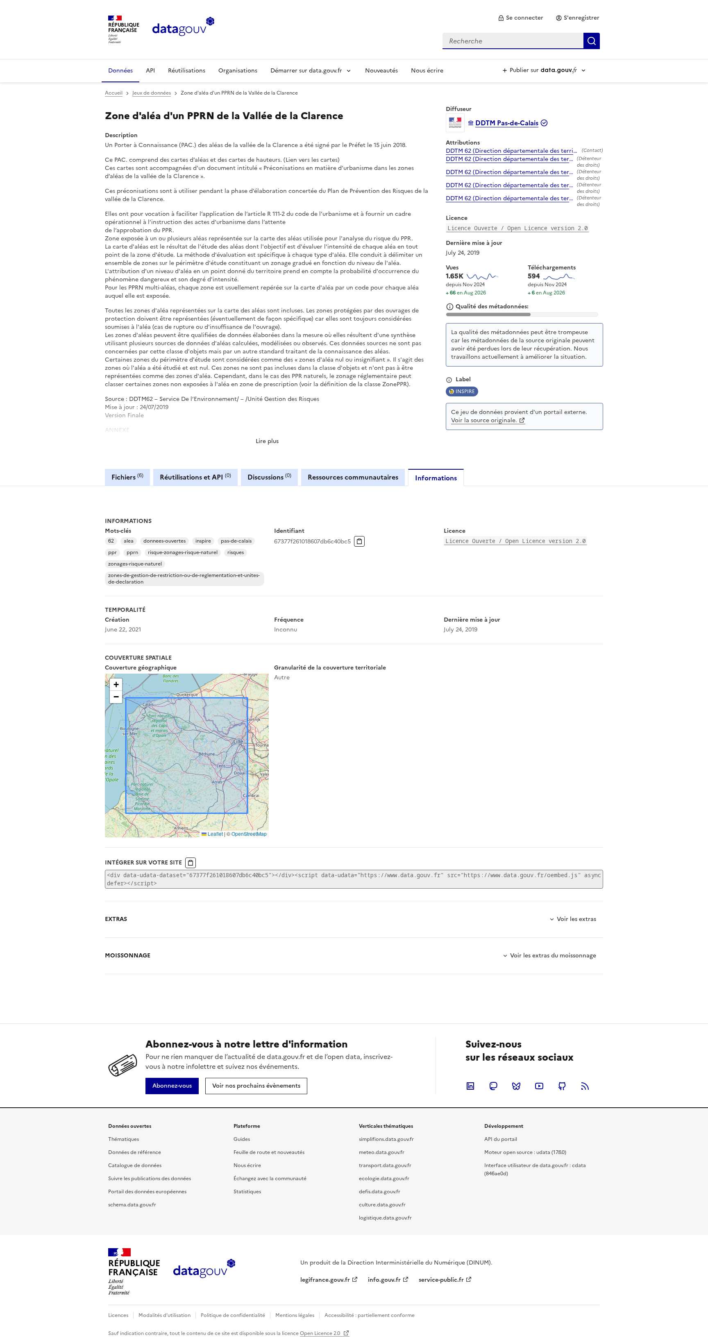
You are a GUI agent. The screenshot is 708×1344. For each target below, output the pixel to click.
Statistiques (247, 1191)
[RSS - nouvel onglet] (585, 1086)
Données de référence (134, 1152)
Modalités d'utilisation (164, 1315)
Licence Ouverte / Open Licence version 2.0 (517, 228)
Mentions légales (294, 1315)
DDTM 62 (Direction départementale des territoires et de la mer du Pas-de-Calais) (512, 151)
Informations (436, 478)
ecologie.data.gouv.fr (384, 1178)
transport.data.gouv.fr (385, 1165)
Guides (242, 1139)
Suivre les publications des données (149, 1178)
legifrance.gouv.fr (325, 1280)
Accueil (114, 93)
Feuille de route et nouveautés (269, 1152)
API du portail (500, 1139)
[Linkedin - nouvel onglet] (470, 1086)
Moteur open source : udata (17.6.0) (525, 1152)
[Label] (449, 380)
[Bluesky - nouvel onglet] (516, 1086)
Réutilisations (186, 70)
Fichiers (127, 477)
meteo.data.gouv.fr (381, 1152)
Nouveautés (381, 70)
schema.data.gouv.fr (132, 1204)
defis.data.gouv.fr (379, 1191)
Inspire (465, 391)
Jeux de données (151, 93)
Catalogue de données (134, 1165)
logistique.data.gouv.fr (385, 1218)
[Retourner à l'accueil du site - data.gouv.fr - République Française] (204, 1271)
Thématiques (123, 1139)
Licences (118, 1315)
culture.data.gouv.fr (382, 1204)
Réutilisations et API (195, 477)
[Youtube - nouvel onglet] (539, 1086)
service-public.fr (441, 1280)
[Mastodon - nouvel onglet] (493, 1086)
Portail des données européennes (147, 1191)
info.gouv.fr (384, 1280)
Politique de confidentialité (233, 1315)
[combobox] (521, 41)
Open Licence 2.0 (320, 1333)
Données (120, 70)
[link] (520, 18)
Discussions (269, 477)
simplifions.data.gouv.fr (386, 1139)
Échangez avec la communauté (270, 1178)
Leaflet (214, 833)
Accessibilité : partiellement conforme (369, 1315)
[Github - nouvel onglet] (562, 1086)
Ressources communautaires (353, 477)
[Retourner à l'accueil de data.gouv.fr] (183, 29)
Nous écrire (427, 70)
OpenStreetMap (249, 833)
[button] (116, 685)
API (150, 70)
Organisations (237, 70)
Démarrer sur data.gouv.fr (306, 70)
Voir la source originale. (484, 420)
